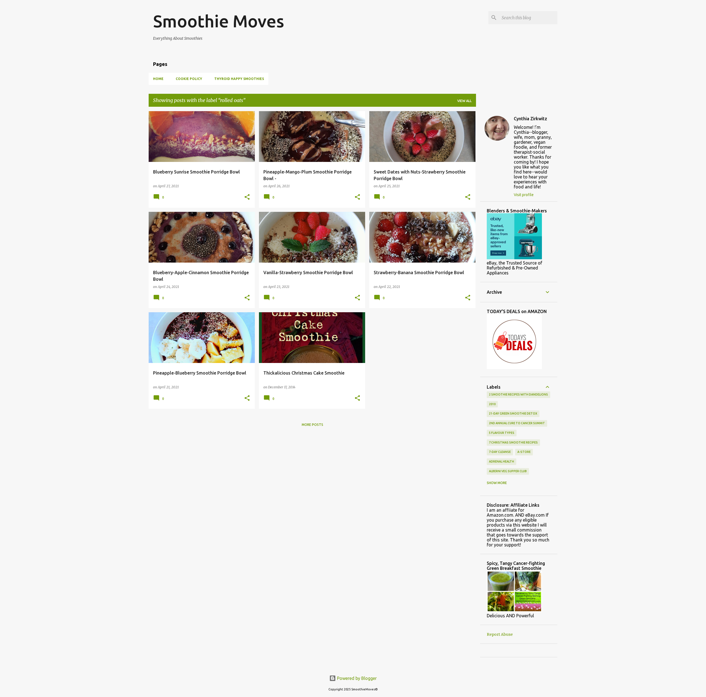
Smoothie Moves (218, 21)
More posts (312, 424)
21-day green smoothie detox (513, 413)
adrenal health (501, 461)
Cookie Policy (189, 79)
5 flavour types (501, 432)
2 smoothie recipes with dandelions (518, 394)
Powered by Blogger (356, 678)
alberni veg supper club (508, 471)
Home (158, 79)
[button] (247, 197)
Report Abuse (500, 634)
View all (464, 101)
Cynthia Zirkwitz (530, 118)
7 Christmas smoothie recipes (513, 442)
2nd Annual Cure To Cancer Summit (517, 423)
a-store (524, 451)
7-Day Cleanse (500, 451)
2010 (492, 404)
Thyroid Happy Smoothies (239, 79)
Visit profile (524, 195)
